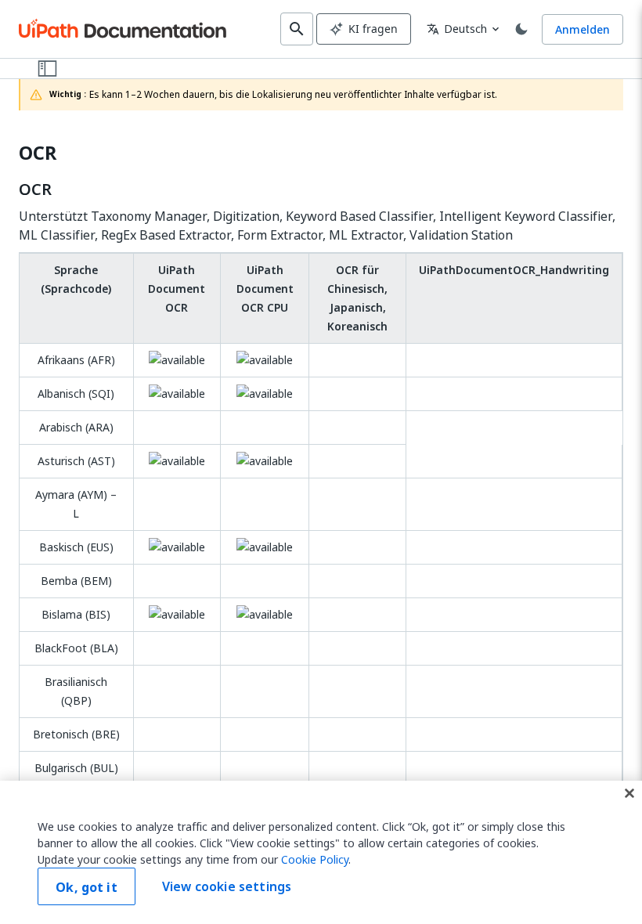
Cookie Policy (314, 859)
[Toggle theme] (521, 29)
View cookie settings (226, 886)
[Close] (629, 793)
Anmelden (582, 29)
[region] (321, 852)
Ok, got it (86, 887)
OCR (38, 153)
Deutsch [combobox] (457, 28)
